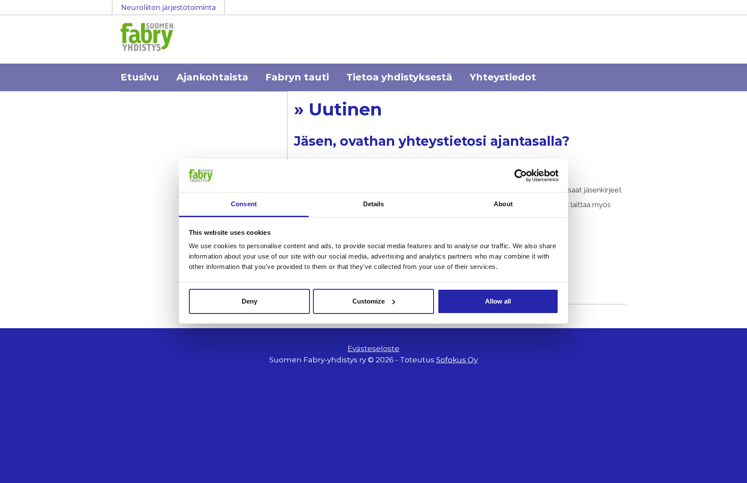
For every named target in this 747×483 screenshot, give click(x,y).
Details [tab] (373, 204)
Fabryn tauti (297, 77)
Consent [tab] (244, 204)
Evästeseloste (373, 348)
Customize (368, 301)
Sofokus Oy (457, 359)
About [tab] (503, 204)
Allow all (498, 301)
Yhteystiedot (502, 77)
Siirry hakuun (721, 11)
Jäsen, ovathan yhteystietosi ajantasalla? (432, 141)
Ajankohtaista (212, 77)
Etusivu (140, 77)
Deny (249, 301)
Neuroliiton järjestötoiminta (168, 7)
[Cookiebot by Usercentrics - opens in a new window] (521, 175)
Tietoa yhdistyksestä (399, 77)
